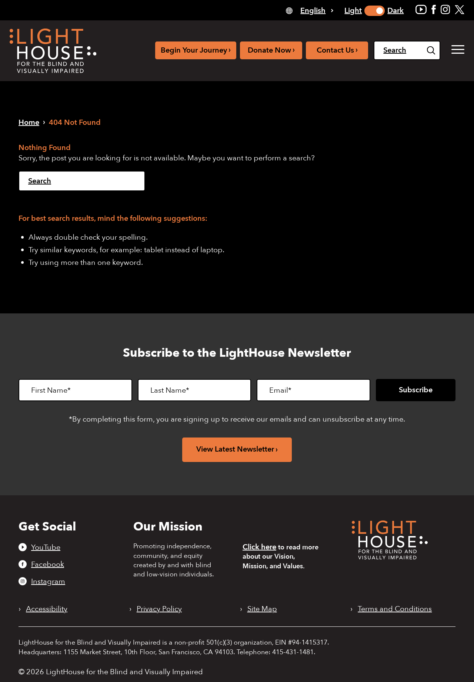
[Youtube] (421, 9)
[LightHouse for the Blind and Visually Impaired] (390, 557)
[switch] (374, 11)
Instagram (48, 581)
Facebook (47, 564)
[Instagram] (445, 9)
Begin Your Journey (196, 49)
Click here (259, 547)
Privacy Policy (159, 609)
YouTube (45, 547)
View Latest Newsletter (235, 449)
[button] (457, 50)
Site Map (262, 609)
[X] (459, 9)
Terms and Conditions (395, 609)
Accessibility (46, 609)
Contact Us (337, 49)
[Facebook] (433, 9)
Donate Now (271, 49)
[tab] (309, 10)
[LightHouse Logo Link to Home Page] (53, 51)
